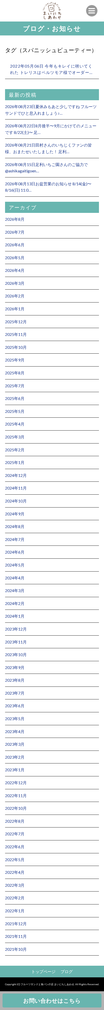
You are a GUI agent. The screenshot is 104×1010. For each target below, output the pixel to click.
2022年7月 (14, 833)
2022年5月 (14, 859)
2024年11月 (16, 488)
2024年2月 (14, 603)
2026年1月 (14, 308)
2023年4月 (14, 731)
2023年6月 (14, 705)
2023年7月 (14, 693)
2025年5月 (14, 411)
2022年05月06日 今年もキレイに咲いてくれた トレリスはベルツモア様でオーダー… (51, 69)
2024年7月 (14, 539)
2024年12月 (16, 475)
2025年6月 (14, 398)
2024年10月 (16, 500)
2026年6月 (14, 244)
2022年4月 (14, 872)
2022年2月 (14, 897)
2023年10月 (16, 654)
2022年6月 (14, 846)
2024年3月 (14, 590)
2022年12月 (16, 782)
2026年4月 (14, 270)
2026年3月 (14, 283)
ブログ (67, 971)
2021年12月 (16, 923)
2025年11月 (16, 334)
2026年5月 (14, 257)
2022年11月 (16, 795)
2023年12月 (16, 629)
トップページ (43, 971)
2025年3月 (14, 436)
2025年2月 (14, 449)
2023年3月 (14, 744)
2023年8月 (14, 680)
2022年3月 (14, 885)
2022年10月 (16, 808)
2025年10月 (16, 347)
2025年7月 (14, 385)
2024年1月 (14, 616)
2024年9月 (14, 513)
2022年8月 (14, 821)
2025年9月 (14, 359)
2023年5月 (14, 718)
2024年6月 (14, 552)
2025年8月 (14, 372)
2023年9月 (14, 667)
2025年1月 (14, 462)
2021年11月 (16, 936)
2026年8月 (14, 219)
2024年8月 (14, 526)
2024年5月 (14, 564)
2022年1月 (14, 910)
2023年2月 (14, 757)
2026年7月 (14, 232)
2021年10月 (16, 949)
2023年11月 (16, 641)
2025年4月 (14, 423)
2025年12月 (16, 321)
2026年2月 (14, 295)
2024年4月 (14, 577)
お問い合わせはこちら (52, 1000)
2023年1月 (14, 769)
